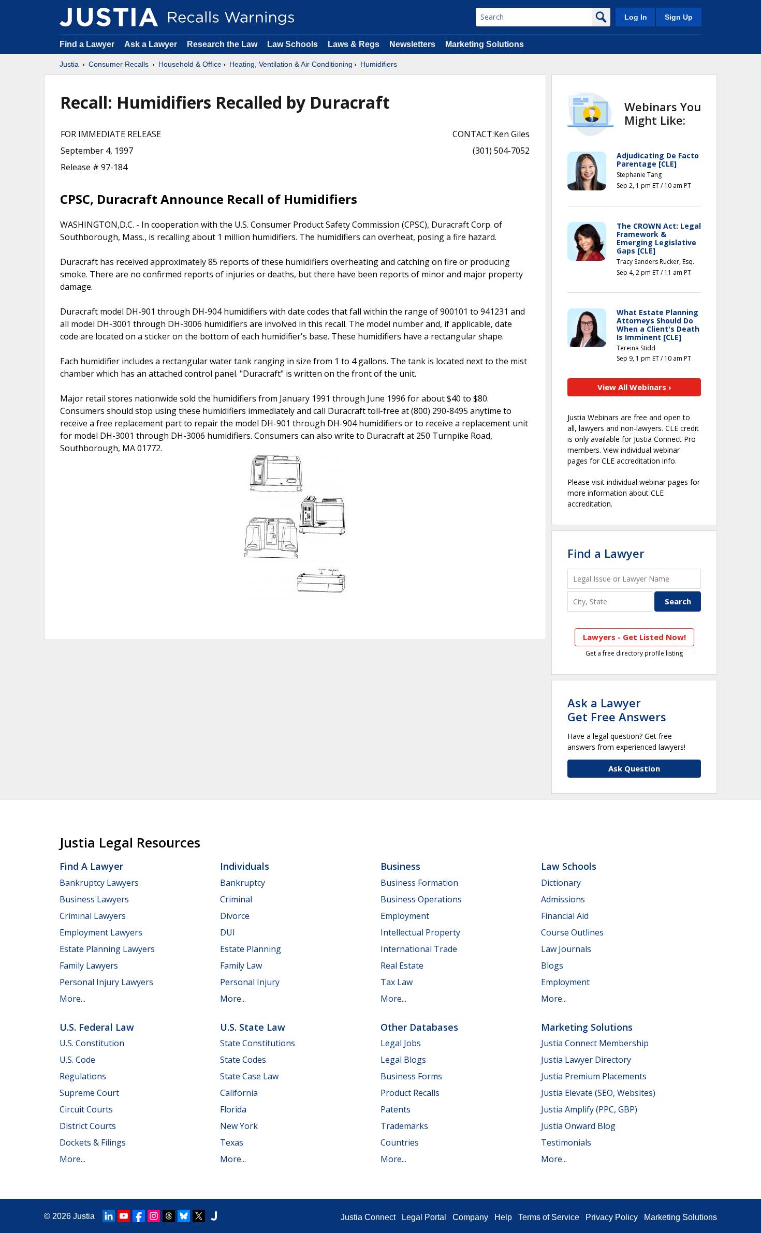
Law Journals (566, 949)
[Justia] (109, 17)
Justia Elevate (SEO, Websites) (598, 1092)
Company (470, 1217)
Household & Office (190, 64)
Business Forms (411, 1076)
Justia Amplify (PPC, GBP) (589, 1109)
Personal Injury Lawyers (106, 982)
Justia (69, 64)
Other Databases (419, 1027)
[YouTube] (124, 1216)
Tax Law (396, 982)
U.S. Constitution (92, 1043)
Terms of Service (548, 1217)
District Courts (88, 1126)
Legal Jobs (400, 1043)
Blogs (552, 965)
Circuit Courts (86, 1109)
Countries (399, 1142)
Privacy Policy (612, 1217)
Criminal (236, 899)
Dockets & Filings (93, 1142)
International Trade (418, 949)
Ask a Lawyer (151, 44)
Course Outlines (572, 932)
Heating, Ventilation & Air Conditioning (291, 64)
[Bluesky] (184, 1216)
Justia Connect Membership (595, 1043)
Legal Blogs (403, 1059)
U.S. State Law (252, 1027)
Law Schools (292, 44)
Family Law (241, 965)
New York (239, 1126)
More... (72, 998)
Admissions (563, 899)
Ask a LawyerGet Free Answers (616, 709)
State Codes (243, 1059)
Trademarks (404, 1126)
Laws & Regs (353, 44)
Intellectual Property (420, 932)
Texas (231, 1142)
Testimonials (566, 1142)
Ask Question (634, 768)
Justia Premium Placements (594, 1076)
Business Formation (419, 882)
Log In (635, 17)
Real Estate (401, 965)
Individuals (244, 866)
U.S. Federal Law (97, 1027)
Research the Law (222, 44)
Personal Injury (250, 982)
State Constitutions (257, 1043)
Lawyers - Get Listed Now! (634, 637)
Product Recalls (410, 1092)
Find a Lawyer (87, 44)
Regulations (83, 1076)
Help (503, 1217)
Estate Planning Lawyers (107, 949)
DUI (227, 932)
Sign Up (679, 17)
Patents (395, 1109)
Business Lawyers (94, 899)
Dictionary (561, 882)
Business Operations (421, 899)
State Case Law (249, 1076)
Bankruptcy (242, 882)
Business (400, 866)
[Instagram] (154, 1216)
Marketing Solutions (484, 44)
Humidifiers (378, 64)
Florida (233, 1109)
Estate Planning (250, 949)
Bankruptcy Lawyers (99, 882)
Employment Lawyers (101, 932)
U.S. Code (77, 1059)
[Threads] (169, 1216)
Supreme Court (89, 1092)
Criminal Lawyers (93, 916)
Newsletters (412, 44)
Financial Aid (565, 916)
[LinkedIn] (109, 1216)
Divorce (235, 916)
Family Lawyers (89, 965)
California (239, 1092)
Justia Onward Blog (578, 1126)
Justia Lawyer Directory (586, 1059)
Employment (404, 916)
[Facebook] (139, 1216)
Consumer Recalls (119, 64)
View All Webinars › (634, 387)
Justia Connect (368, 1217)
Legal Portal (424, 1217)
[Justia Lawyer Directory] (214, 1216)
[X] (199, 1216)
